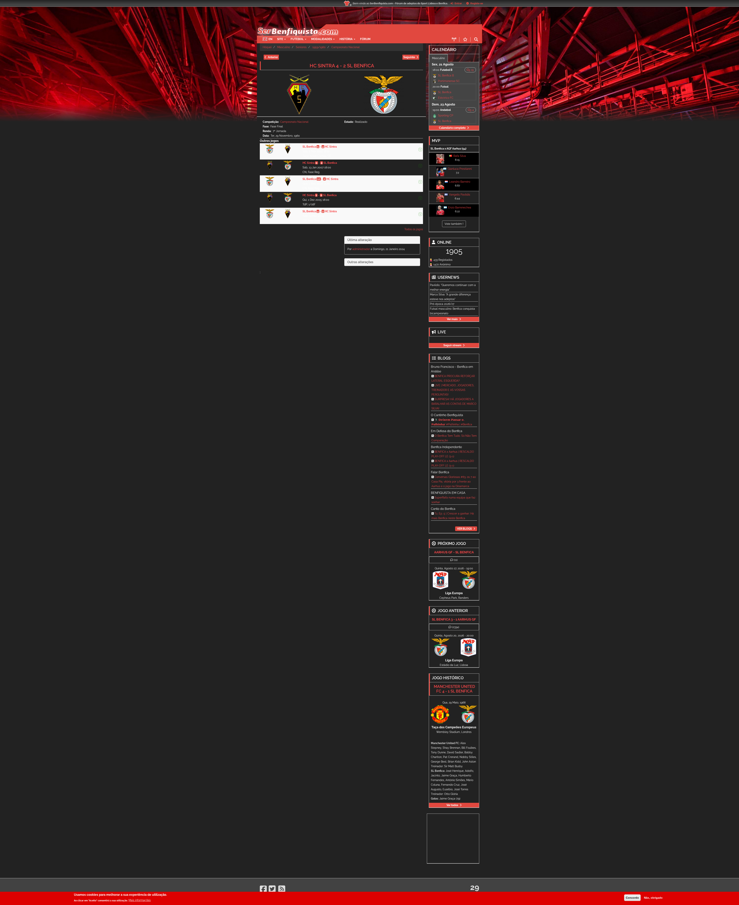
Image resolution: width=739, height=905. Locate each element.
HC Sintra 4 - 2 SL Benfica (342, 66)
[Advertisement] (383, 30)
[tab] (382, 240)
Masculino (283, 47)
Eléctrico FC (445, 97)
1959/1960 (319, 47)
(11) (456, 559)
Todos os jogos (413, 229)
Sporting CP (445, 115)
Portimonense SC (449, 81)
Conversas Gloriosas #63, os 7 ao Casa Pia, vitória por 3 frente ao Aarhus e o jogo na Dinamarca (453, 481)
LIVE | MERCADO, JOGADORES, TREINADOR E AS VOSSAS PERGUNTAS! (452, 390)
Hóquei (267, 47)
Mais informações (140, 900)
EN (270, 39)
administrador (361, 249)
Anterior (273, 57)
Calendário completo (452, 127)
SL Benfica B (446, 75)
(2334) (455, 627)
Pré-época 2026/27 (442, 303)
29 (474, 887)
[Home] (297, 26)
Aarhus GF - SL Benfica (454, 552)
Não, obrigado (653, 897)
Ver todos (452, 805)
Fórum (365, 39)
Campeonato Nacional (345, 47)
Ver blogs (464, 528)
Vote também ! (454, 223)
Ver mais (452, 319)
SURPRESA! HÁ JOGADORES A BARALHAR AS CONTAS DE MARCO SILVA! (454, 404)
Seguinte (409, 57)
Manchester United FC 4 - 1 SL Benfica (454, 688)
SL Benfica (444, 92)
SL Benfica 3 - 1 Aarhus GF (454, 619)
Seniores (301, 47)
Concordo (632, 897)
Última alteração (359, 240)
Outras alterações (360, 262)
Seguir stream (452, 345)
